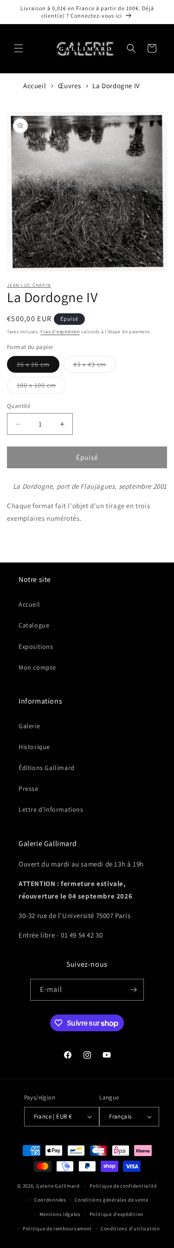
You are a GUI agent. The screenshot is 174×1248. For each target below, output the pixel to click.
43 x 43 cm (94, 366)
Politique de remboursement (57, 1228)
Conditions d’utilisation (130, 1228)
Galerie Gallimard (58, 1186)
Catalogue (34, 625)
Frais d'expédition (60, 332)
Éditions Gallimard (47, 767)
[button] (18, 48)
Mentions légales (60, 1214)
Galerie (29, 726)
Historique (34, 747)
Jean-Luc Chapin (29, 285)
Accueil (34, 85)
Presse (29, 788)
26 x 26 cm (38, 366)
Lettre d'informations (51, 809)
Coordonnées (50, 1199)
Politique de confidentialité (123, 1186)
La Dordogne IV (116, 85)
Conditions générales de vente (111, 1199)
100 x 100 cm (41, 387)
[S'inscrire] (133, 990)
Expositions (36, 646)
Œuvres (69, 85)
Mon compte (37, 667)
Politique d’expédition (116, 1214)
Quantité (18, 406)
